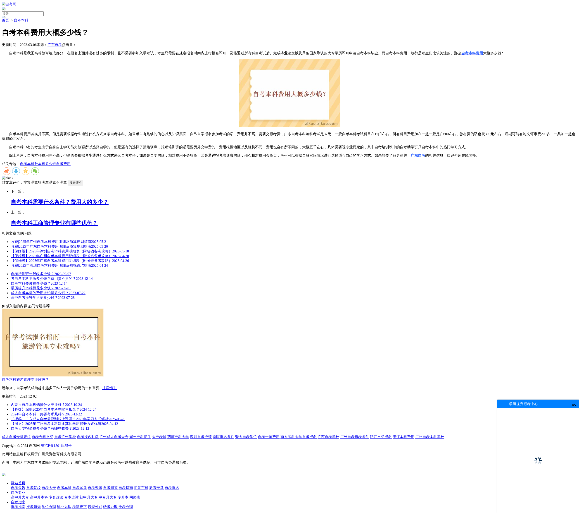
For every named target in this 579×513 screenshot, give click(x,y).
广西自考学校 (328, 437)
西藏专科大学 (178, 437)
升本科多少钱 (45, 164)
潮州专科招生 (140, 437)
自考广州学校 (65, 437)
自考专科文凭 (42, 437)
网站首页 (18, 483)
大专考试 (159, 437)
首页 (6, 20)
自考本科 (21, 20)
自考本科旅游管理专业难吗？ (25, 379)
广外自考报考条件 (354, 437)
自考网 (10, 4)
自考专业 (18, 492)
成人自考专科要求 (16, 437)
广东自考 (54, 45)
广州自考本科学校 (429, 437)
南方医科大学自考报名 (298, 437)
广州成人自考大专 (114, 437)
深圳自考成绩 (201, 437)
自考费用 (63, 164)
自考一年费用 (269, 437)
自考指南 (18, 502)
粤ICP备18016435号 (56, 446)
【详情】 (109, 388)
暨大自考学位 (246, 437)
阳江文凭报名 (381, 437)
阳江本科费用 (403, 437)
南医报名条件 (223, 437)
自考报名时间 (88, 437)
